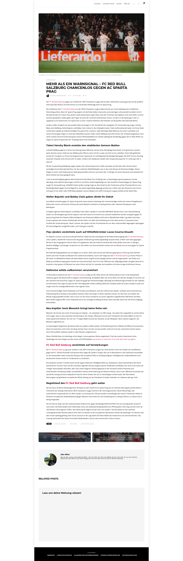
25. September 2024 (61, 95)
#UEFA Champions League (87, 423)
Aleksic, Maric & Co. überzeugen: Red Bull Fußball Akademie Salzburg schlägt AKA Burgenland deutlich (113, 438)
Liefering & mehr (108, 3)
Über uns (127, 3)
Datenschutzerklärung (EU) (110, 555)
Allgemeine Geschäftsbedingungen (86, 555)
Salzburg (97, 3)
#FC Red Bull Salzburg (60, 423)
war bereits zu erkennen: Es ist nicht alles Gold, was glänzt (114, 339)
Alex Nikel (52, 95)
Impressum (51, 555)
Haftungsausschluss (129, 555)
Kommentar (50, 80)
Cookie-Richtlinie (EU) (64, 555)
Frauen (119, 3)
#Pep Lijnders (73, 423)
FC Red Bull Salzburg (56, 102)
